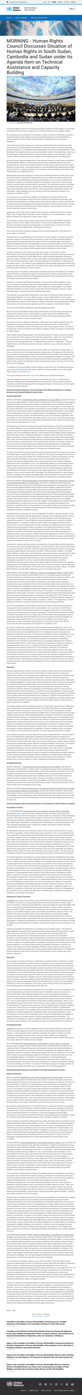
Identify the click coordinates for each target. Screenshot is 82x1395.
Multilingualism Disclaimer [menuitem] (64, 1390)
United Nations (17, 8)
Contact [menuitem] (23, 1390)
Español (73, 2)
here (54, 367)
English (54, 2)
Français (60, 2)
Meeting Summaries (39, 18)
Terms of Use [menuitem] (33, 1390)
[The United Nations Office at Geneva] (9, 9)
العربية (44, 2)
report (19, 813)
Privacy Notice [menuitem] (46, 1390)
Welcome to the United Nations (18, 2)
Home (9, 18)
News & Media (21, 18)
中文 (49, 2)
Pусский (66, 2)
